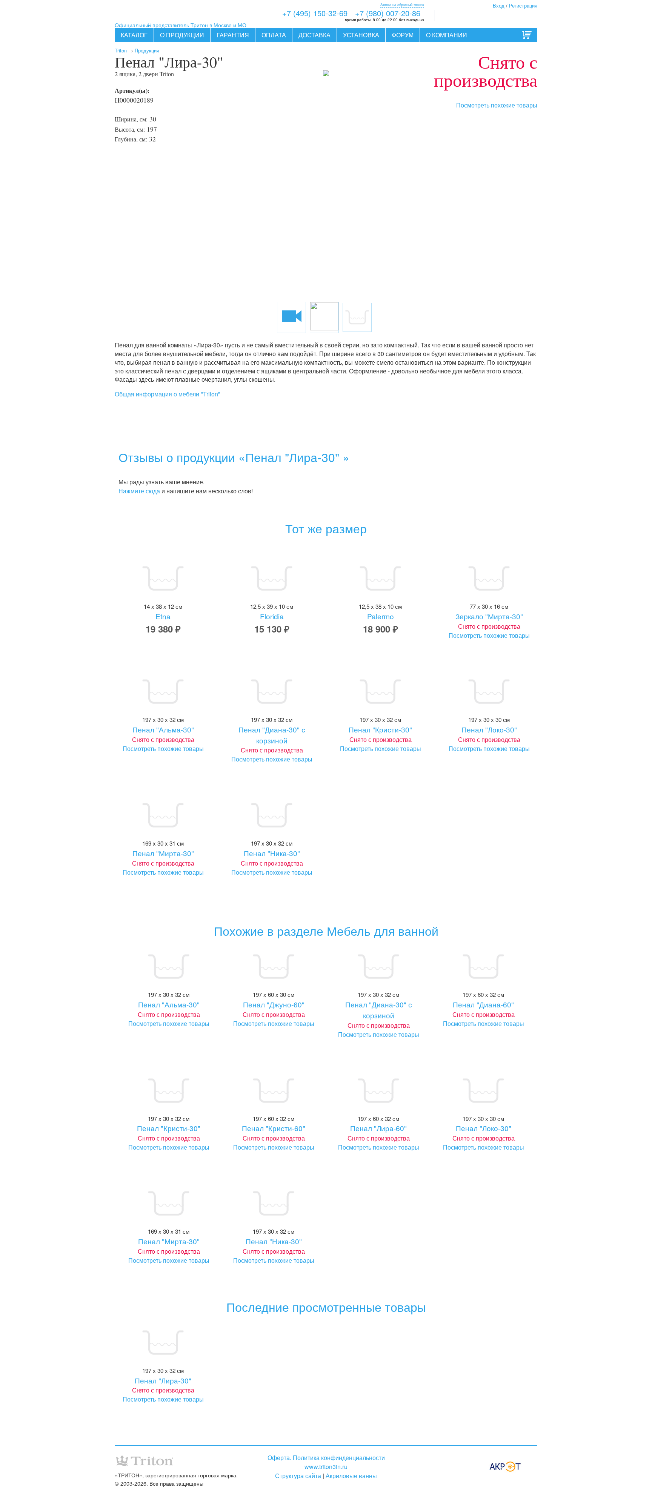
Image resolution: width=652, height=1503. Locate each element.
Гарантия (233, 35)
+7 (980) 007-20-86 (387, 13)
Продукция (147, 50)
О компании (446, 35)
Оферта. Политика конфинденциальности (326, 1457)
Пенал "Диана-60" (483, 1004)
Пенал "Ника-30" (272, 853)
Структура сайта (298, 1475)
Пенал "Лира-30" (163, 1380)
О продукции (182, 35)
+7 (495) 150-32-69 (315, 13)
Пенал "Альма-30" (163, 729)
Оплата (273, 35)
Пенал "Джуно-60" (273, 1004)
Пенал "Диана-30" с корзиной (271, 734)
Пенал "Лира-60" (378, 1128)
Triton (121, 50)
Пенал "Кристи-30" (380, 729)
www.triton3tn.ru (326, 1466)
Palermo (380, 616)
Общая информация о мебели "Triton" (167, 394)
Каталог (134, 35)
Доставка (314, 35)
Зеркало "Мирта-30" (489, 616)
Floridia (272, 616)
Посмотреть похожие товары (496, 105)
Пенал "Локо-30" (489, 729)
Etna (163, 616)
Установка (361, 35)
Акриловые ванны (351, 1475)
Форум (403, 35)
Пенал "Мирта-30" (163, 853)
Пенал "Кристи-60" (273, 1128)
